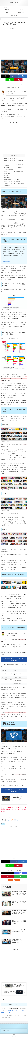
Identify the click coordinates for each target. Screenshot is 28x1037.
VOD (3, 823)
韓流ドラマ (7, 177)
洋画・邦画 (7, 173)
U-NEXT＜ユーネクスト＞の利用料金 (12, 181)
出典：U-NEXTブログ (6, 261)
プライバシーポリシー (6, 1030)
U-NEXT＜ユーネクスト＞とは (10, 158)
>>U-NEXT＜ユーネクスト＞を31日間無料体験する (14, 659)
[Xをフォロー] (7, 873)
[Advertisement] (14, 43)
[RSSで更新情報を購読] (14, 880)
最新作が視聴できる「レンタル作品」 (12, 179)
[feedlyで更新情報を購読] (20, 876)
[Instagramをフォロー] (20, 873)
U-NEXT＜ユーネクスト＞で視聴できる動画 (13, 171)
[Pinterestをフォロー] (7, 876)
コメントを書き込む (14, 1004)
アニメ (6, 175)
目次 (12, 155)
